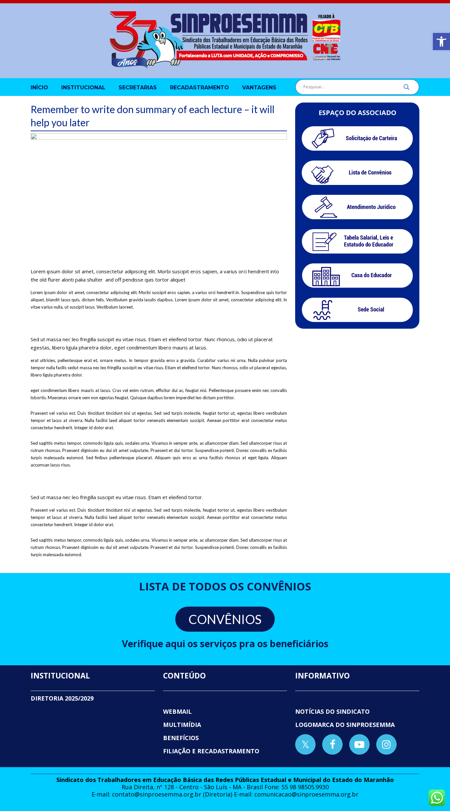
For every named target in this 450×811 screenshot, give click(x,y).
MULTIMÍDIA (182, 725)
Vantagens (259, 87)
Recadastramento (199, 87)
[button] (441, 41)
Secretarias (138, 87)
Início (39, 87)
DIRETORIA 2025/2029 (62, 698)
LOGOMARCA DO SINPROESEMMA (345, 725)
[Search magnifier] (406, 88)
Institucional (83, 87)
